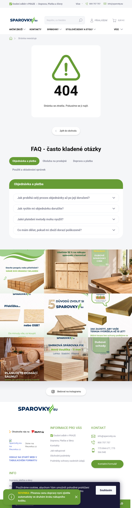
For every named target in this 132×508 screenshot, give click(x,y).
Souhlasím (106, 490)
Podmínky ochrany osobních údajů (67, 461)
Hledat (80, 20)
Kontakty (54, 445)
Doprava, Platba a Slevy (50, 4)
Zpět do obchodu (68, 130)
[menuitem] (17, 29)
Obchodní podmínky (60, 455)
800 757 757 (104, 442)
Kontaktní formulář (107, 464)
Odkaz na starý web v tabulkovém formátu (23, 458)
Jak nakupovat (57, 450)
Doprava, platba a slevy (20, 480)
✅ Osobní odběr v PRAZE (22, 4)
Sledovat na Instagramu (69, 391)
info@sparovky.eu (107, 436)
